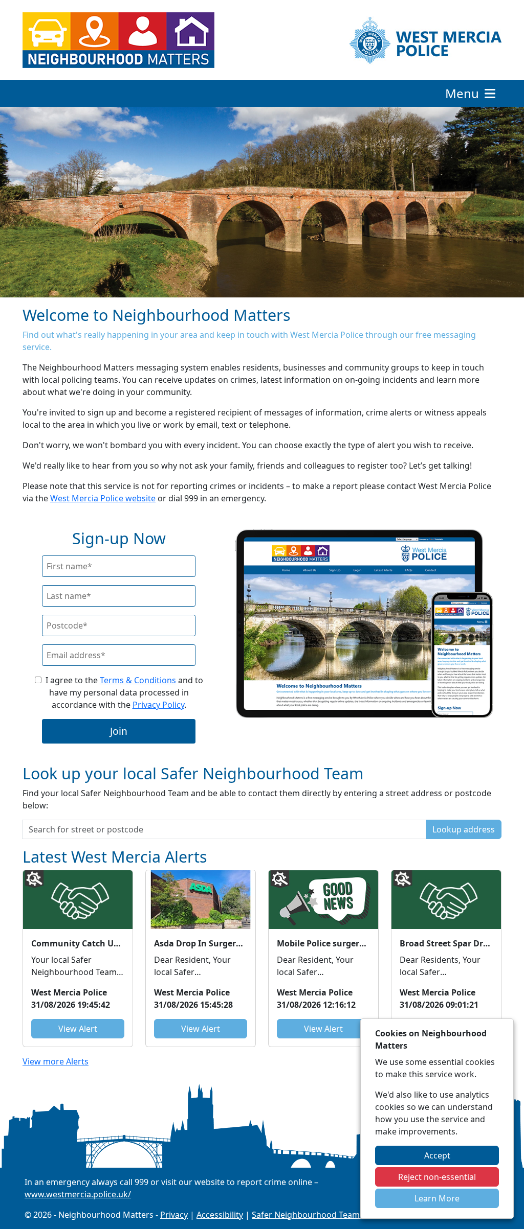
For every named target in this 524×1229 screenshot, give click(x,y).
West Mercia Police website (103, 498)
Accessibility (219, 1214)
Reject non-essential (437, 1176)
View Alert (77, 1028)
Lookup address (463, 829)
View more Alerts (56, 1061)
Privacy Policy (158, 704)
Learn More (437, 1198)
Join (118, 731)
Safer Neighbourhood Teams (308, 1214)
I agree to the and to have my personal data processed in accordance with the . (124, 692)
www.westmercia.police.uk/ (78, 1194)
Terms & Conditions (138, 680)
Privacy (174, 1214)
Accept (437, 1155)
